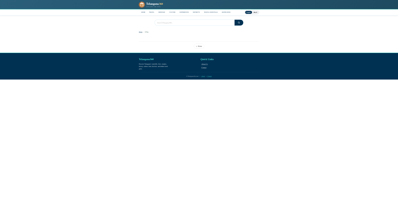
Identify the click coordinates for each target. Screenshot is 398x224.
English (248, 12)
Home (143, 12)
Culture (172, 12)
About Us (204, 64)
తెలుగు (255, 12)
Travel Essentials (211, 12)
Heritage (161, 12)
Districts (196, 12)
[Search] (239, 23)
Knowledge (226, 12)
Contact (203, 67)
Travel (151, 12)
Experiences (184, 12)
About (203, 76)
